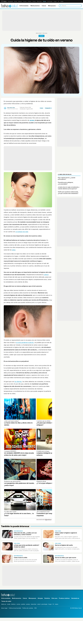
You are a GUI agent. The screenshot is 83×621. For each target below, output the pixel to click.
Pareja (34, 1)
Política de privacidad (15, 608)
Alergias (40, 598)
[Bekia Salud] (9, 5)
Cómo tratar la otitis (20, 557)
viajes (56, 604)
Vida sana (44, 33)
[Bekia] (3, 1)
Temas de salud (6, 601)
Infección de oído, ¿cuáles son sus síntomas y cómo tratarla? (25, 533)
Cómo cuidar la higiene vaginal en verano (66, 533)
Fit (58, 1)
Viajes (61, 1)
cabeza (46, 274)
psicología (44, 604)
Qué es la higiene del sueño (64, 545)
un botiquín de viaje (21, 231)
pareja (28, 604)
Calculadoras (75, 598)
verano (32, 120)
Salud (44, 1)
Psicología (49, 1)
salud (38, 604)
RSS (35, 608)
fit (53, 604)
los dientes (18, 381)
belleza (13, 604)
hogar (50, 604)
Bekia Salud (39, 33)
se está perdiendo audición (25, 342)
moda (8, 604)
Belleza (20, 1)
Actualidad (10, 1)
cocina (18, 604)
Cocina (25, 1)
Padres (29, 1)
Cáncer (44, 5)
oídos (13, 250)
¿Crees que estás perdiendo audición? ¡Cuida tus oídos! (26, 546)
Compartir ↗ (48, 108)
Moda (15, 1)
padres (23, 604)
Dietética (47, 598)
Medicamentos (35, 5)
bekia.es (3, 604)
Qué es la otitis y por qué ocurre (65, 557)
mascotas (33, 604)
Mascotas (39, 1)
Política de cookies (27, 608)
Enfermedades (24, 5)
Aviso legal (4, 608)
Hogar (55, 1)
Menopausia (52, 5)
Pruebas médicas (64, 598)
